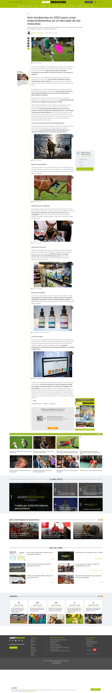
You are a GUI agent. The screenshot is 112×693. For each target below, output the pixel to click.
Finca (49, 5)
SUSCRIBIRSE (53, 428)
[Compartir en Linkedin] (28, 41)
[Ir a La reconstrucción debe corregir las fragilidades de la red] (66, 567)
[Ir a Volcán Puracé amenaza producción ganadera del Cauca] (17, 567)
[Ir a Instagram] (19, 640)
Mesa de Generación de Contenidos (58, 639)
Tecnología (42, 5)
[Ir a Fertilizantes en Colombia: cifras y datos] (66, 556)
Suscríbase (88, 2)
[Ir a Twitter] (12, 640)
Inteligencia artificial (96, 570)
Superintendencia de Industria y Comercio (60, 650)
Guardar (28, 49)
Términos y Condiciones (55, 646)
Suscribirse (13, 647)
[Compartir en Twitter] (28, 38)
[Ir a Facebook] (9, 640)
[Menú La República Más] (98, 2)
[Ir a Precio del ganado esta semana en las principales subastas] (17, 556)
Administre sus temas (85, 169)
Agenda (79, 5)
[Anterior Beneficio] (34, 419)
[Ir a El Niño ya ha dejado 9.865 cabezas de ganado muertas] (17, 579)
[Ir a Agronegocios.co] (17, 638)
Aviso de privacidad (54, 644)
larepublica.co (89, 639)
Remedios (63, 5)
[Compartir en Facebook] (28, 43)
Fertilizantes (98, 558)
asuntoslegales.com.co (91, 641)
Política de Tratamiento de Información (59, 647)
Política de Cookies (54, 649)
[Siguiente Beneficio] (72, 419)
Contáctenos (53, 643)
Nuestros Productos (55, 641)
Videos (92, 5)
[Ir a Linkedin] (15, 640)
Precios (86, 5)
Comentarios (72, 5)
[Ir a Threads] (22, 640)
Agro (52, 558)
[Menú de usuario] (95, 2)
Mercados (56, 5)
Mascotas (29, 5)
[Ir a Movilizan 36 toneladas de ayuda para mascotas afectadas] (66, 579)
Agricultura (21, 5)
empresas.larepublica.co (92, 643)
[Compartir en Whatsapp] (28, 46)
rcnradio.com (89, 646)
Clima (36, 5)
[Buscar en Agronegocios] (102, 2)
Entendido (95, 689)
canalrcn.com (89, 644)
